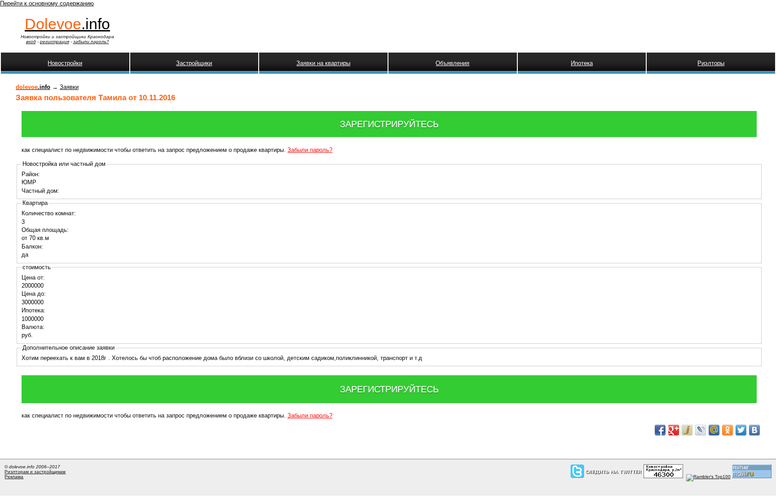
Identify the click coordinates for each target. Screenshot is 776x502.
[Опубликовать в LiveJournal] (700, 430)
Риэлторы (710, 63)
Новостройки (65, 63)
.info (67, 23)
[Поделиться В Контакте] (754, 430)
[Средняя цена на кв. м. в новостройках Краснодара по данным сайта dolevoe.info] (663, 476)
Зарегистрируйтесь (389, 124)
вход (31, 41)
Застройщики (194, 63)
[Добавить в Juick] (687, 430)
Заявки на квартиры (323, 63)
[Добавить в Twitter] (741, 430)
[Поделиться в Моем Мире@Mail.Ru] (714, 430)
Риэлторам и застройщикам (35, 471)
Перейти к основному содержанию (47, 3)
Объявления (452, 63)
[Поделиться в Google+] (673, 430)
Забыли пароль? (309, 150)
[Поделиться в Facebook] (660, 430)
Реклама (13, 476)
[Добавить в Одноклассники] (727, 430)
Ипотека (582, 63)
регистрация (54, 41)
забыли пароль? (91, 41)
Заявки (69, 87)
